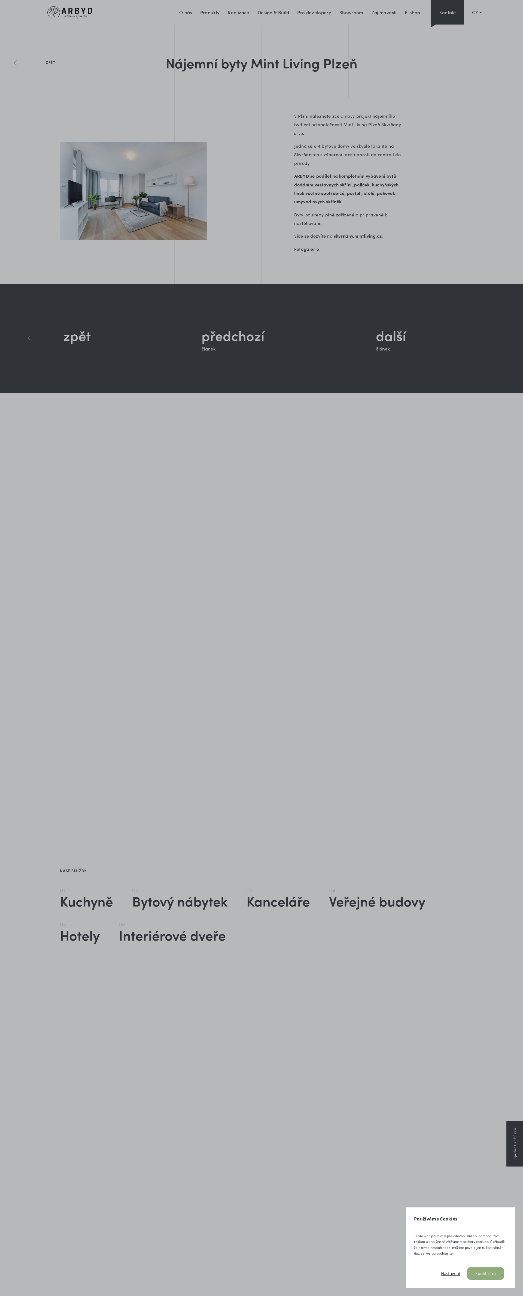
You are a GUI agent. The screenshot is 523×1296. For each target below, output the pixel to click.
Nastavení (450, 1273)
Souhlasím (485, 1273)
